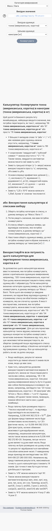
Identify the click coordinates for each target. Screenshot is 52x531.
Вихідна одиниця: (26, 22)
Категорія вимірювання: (26, 3)
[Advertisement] (26, 73)
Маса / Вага (34, 214)
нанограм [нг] (35, 243)
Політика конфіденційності (25, 508)
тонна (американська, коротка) (23, 234)
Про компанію (8, 508)
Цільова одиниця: (26, 31)
